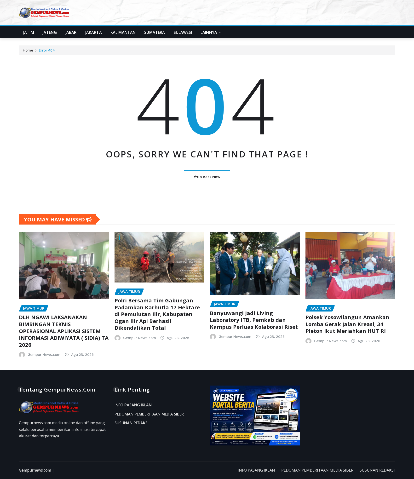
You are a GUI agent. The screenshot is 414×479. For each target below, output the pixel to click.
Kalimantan (123, 32)
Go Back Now (208, 176)
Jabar (71, 32)
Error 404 (47, 50)
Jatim (28, 32)
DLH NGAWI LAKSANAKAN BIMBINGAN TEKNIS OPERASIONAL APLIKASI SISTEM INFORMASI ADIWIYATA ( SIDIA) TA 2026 (64, 330)
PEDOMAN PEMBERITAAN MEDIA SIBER (149, 414)
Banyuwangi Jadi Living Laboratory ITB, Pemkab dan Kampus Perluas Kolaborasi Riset (254, 319)
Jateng (50, 32)
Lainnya (209, 32)
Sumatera (154, 32)
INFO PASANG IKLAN (133, 405)
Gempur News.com (44, 354)
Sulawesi (183, 32)
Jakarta (93, 32)
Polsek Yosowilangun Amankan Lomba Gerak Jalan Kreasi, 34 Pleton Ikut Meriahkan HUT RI (347, 323)
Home (28, 50)
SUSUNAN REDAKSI (132, 423)
